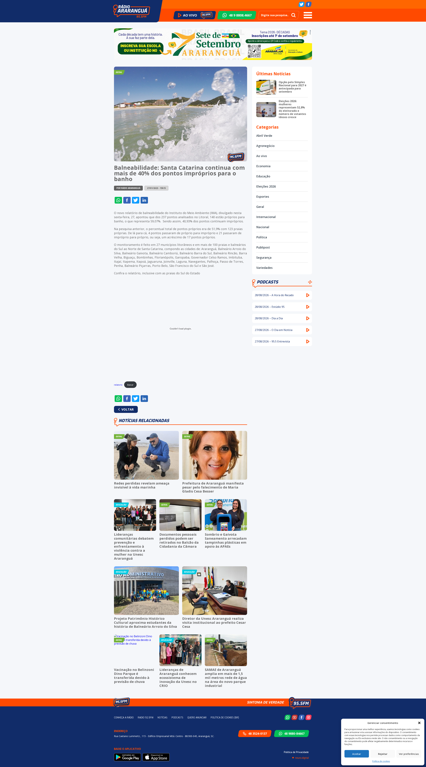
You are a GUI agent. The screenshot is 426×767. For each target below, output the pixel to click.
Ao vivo (261, 156)
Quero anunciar (197, 717)
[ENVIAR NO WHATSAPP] (118, 200)
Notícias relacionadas (144, 420)
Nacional (262, 227)
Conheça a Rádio (124, 717)
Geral (260, 207)
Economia (263, 166)
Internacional (266, 217)
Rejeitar (382, 754)
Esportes (262, 197)
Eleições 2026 (266, 186)
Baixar (130, 384)
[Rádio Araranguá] (131, 11)
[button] (419, 723)
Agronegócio (265, 146)
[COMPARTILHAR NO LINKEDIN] (144, 200)
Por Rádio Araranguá (128, 188)
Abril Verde (264, 136)
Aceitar (356, 754)
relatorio (118, 384)
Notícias (162, 717)
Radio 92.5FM (145, 717)
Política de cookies (381, 761)
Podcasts (267, 282)
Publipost (263, 247)
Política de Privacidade (296, 752)
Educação (263, 176)
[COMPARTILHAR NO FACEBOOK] (127, 200)
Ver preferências (409, 754)
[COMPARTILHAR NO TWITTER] (135, 200)
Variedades (264, 268)
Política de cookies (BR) (225, 717)
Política (261, 237)
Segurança (264, 257)
